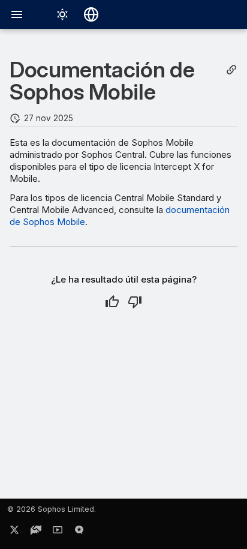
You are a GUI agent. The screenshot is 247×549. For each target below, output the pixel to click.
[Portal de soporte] (36, 532)
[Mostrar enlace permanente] (231, 70)
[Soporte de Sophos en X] (14, 532)
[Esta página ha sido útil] (112, 302)
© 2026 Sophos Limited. (51, 509)
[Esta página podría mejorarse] (135, 302)
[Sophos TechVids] (57, 532)
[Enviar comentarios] (79, 532)
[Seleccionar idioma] (91, 14)
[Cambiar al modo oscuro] (62, 14)
